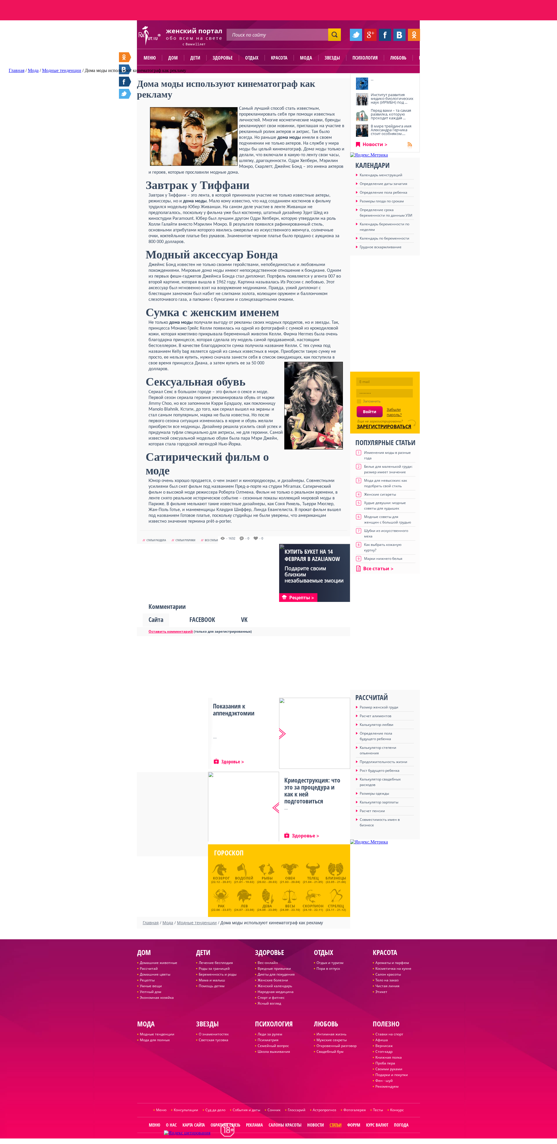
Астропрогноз (324, 1109)
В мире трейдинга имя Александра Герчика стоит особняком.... (391, 129)
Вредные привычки (274, 968)
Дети (195, 58)
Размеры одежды (374, 793)
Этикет (381, 991)
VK (244, 619)
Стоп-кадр (384, 1051)
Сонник (274, 1109)
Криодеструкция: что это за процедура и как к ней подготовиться (312, 790)
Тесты (378, 1109)
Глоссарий (296, 1109)
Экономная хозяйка (157, 997)
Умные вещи (151, 985)
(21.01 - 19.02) (244, 880)
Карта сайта (193, 1125)
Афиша (381, 1039)
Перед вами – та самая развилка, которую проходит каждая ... (391, 114)
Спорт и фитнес (271, 997)
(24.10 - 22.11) (313, 907)
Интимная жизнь (331, 1034)
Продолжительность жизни (383, 761)
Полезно (428, 58)
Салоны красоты (285, 1125)
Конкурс (397, 1109)
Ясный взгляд (269, 1003)
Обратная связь (225, 1125)
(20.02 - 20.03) (267, 880)
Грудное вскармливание (381, 246)
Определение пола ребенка (383, 192)
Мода (306, 58)
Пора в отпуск (328, 968)
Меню (150, 58)
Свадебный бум (330, 1051)
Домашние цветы (155, 974)
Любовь (398, 58)
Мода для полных (155, 1039)
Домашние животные (158, 962)
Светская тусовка (213, 1039)
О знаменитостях (214, 1034)
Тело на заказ (387, 980)
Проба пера (385, 1063)
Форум (353, 1125)
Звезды (332, 58)
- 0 (247, 538)
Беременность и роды (217, 974)
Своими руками (388, 1068)
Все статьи (211, 540)
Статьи (335, 1125)
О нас (171, 1125)
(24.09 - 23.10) (290, 907)
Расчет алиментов (375, 715)
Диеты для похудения (276, 974)
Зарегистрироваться (384, 426)
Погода (401, 1125)
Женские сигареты (380, 494)
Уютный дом (150, 991)
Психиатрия (268, 1039)
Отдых (251, 58)
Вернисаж (384, 1045)
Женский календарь (275, 985)
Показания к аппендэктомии (233, 709)
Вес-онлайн (268, 962)
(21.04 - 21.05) (313, 880)
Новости (373, 144)
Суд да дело (215, 1109)
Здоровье (223, 58)
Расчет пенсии (372, 810)
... (372, 79)
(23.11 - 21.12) (336, 907)
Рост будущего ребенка (379, 770)
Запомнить (372, 401)
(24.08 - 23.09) (267, 907)
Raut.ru (259, 1141)
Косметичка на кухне (393, 968)
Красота (279, 58)
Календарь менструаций (381, 174)
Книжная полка (388, 1057)
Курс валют (377, 1125)
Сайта (156, 619)
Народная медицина (276, 991)
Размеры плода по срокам (382, 201)
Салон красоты (388, 974)
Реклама (254, 1125)
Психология (365, 58)
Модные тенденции (157, 1034)
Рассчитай (149, 968)
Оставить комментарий (171, 631)
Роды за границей (214, 968)
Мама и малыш (212, 980)
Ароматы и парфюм (392, 962)
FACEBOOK (202, 619)
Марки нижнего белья (383, 558)
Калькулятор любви (376, 724)
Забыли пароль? (394, 412)
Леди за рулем (270, 1034)
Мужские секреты (332, 1039)
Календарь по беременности (384, 238)
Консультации (186, 1109)
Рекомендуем (387, 1086)
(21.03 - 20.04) (290, 880)
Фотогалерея (354, 1109)
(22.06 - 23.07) (221, 907)
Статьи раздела (156, 540)
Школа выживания (274, 1051)
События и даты (246, 1109)
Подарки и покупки (391, 1074)
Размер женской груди (379, 707)
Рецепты (147, 980)
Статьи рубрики (185, 540)
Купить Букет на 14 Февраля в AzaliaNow (312, 555)
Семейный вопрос (273, 1045)
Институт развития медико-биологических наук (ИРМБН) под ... (392, 98)
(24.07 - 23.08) (244, 907)
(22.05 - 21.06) (335, 880)
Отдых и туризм (330, 962)
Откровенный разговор (337, 1045)
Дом (173, 58)
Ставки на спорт (389, 1034)
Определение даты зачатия (383, 183)
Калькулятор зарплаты (379, 802)
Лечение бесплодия (216, 962)
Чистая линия (387, 985)
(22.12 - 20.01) (221, 880)
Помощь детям (212, 985)
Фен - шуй (384, 1080)
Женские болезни (273, 980)
